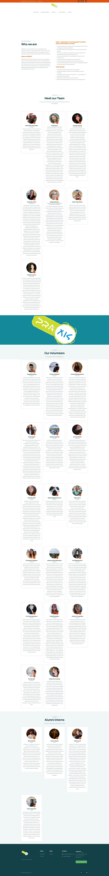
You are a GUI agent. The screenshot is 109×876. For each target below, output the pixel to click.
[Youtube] (84, 1)
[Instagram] (82, 1)
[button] (54, 330)
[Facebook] (81, 873)
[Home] (54, 5)
